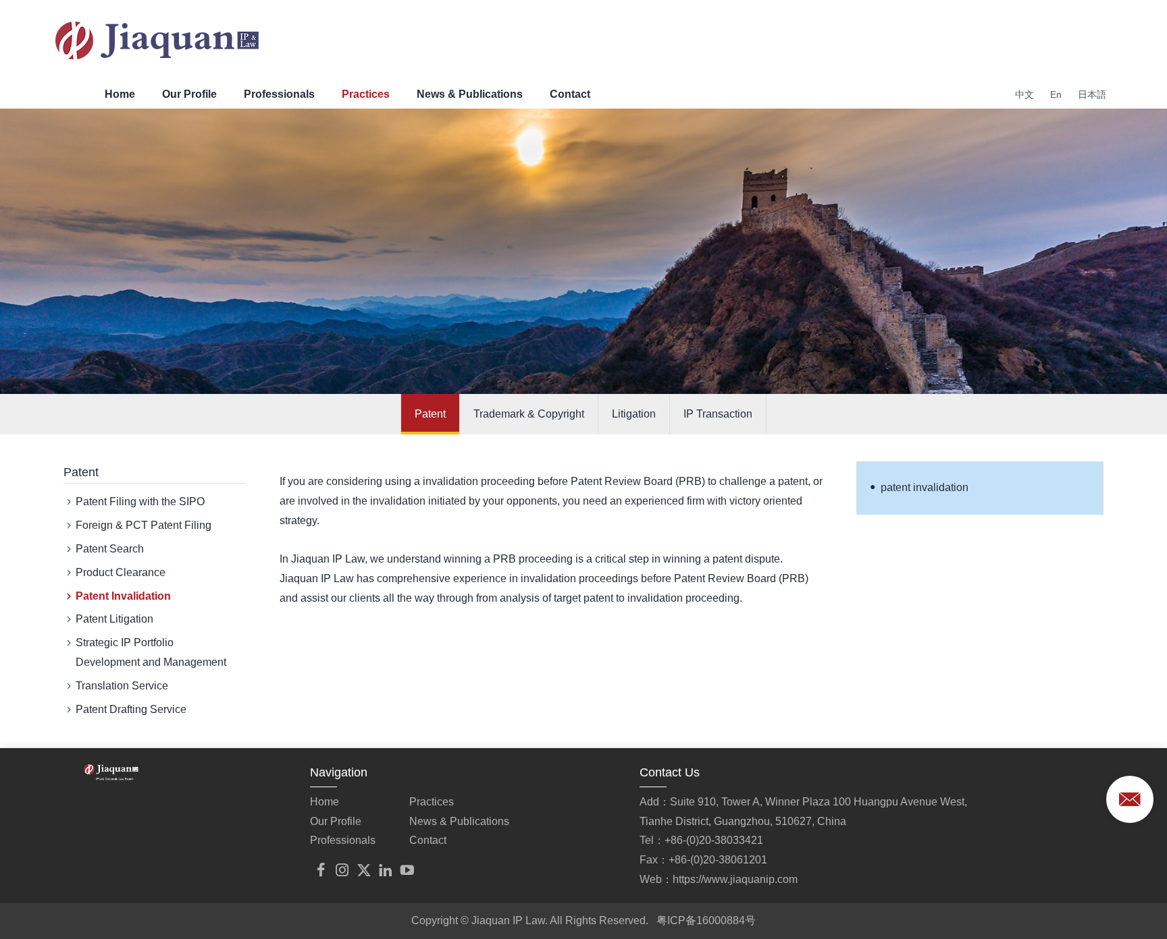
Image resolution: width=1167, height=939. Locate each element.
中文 (1024, 94)
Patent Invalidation (123, 596)
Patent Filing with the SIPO (140, 501)
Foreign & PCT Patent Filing (143, 525)
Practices (366, 94)
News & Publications (470, 94)
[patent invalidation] (197, 827)
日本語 (1092, 94)
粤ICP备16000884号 (706, 920)
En (1056, 94)
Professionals (279, 94)
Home (120, 94)
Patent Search (110, 548)
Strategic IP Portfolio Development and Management (151, 652)
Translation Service (122, 685)
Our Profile (189, 94)
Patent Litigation (114, 619)
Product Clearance (120, 572)
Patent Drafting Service (131, 709)
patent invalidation (924, 487)
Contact (570, 94)
